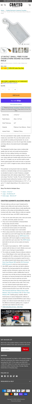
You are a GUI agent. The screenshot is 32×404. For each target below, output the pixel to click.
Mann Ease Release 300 (9, 262)
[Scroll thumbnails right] (29, 50)
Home (2, 10)
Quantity (3, 85)
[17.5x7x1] (3, 50)
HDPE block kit (24, 236)
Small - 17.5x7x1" (7, 192)
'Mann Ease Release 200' (14, 292)
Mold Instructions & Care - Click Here (12, 307)
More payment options (16, 104)
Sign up (25, 349)
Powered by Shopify (16, 401)
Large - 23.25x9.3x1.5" (8, 194)
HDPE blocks (26, 240)
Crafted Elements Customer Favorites (16, 10)
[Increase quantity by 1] (15, 89)
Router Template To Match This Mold (20, 107)
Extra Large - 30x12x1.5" (9, 196)
